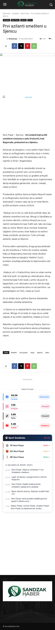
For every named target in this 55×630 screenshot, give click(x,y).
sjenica (40, 352)
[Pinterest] (27, 46)
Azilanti (14, 352)
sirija (32, 352)
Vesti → (46, 445)
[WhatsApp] (34, 46)
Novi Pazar (25, 13)
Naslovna (6, 13)
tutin (47, 352)
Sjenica (23, 20)
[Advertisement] (27, 546)
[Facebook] (14, 46)
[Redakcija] (4, 38)
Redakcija (13, 39)
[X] (21, 46)
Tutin (30, 20)
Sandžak (15, 13)
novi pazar (23, 352)
